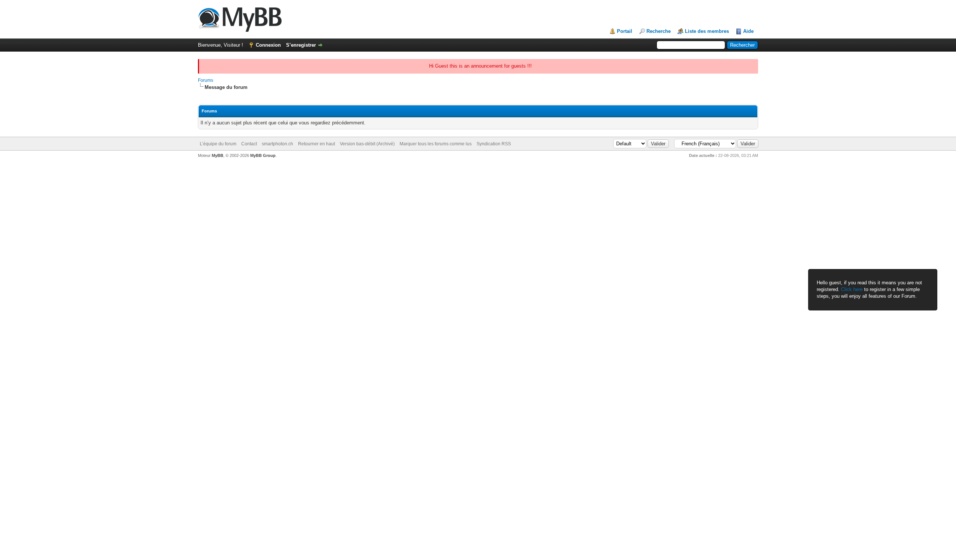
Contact (249, 143)
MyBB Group (263, 155)
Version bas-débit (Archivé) (367, 143)
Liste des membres (707, 31)
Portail (624, 31)
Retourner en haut (316, 143)
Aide (748, 31)
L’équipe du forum (218, 143)
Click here (852, 289)
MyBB (217, 155)
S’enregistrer (301, 45)
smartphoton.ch (277, 143)
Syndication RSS (494, 143)
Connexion (268, 45)
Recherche (658, 31)
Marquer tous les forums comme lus (436, 143)
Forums (205, 80)
